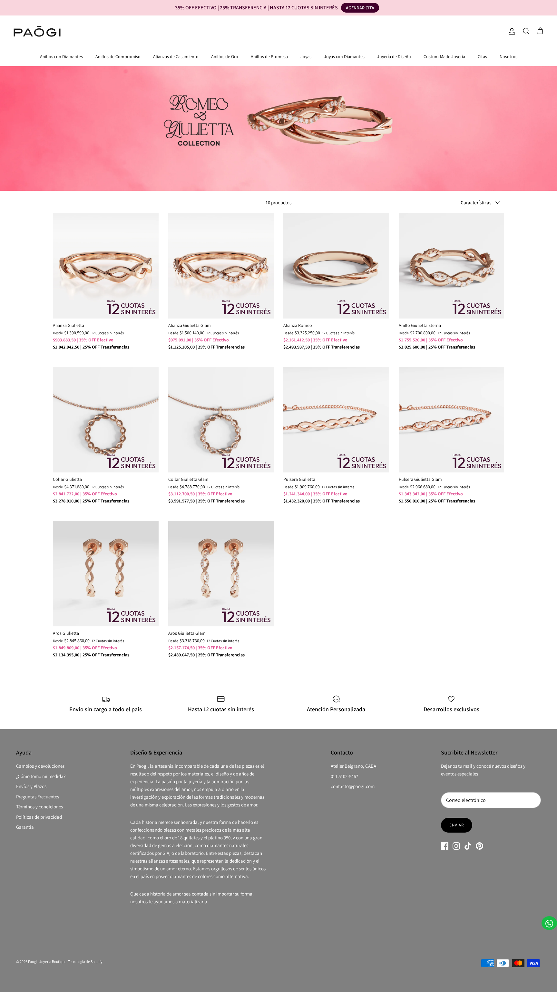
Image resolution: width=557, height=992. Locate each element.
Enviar (456, 825)
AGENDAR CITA (360, 8)
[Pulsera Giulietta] (336, 420)
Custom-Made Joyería (444, 56)
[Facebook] (444, 846)
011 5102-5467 (344, 776)
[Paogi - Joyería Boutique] (37, 31)
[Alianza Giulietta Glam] (221, 266)
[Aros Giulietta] (106, 574)
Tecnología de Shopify (85, 961)
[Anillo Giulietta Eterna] (451, 266)
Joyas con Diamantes (344, 56)
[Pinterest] (479, 846)
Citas (482, 56)
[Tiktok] (468, 846)
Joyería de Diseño (394, 56)
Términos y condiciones (39, 807)
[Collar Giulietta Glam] (221, 420)
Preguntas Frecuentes (37, 797)
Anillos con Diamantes (61, 56)
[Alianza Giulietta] (106, 266)
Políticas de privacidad (39, 817)
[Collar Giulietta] (106, 420)
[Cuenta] (510, 31)
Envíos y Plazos (31, 786)
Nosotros (508, 56)
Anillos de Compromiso (118, 56)
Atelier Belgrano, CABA (353, 766)
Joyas (305, 56)
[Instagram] (456, 846)
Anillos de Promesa (269, 56)
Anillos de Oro (224, 56)
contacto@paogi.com (353, 786)
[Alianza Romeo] (336, 266)
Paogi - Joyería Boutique (47, 961)
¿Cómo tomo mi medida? (40, 776)
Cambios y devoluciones (40, 766)
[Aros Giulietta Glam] (221, 574)
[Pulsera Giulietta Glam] (451, 420)
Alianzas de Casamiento (176, 56)
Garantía (25, 827)
